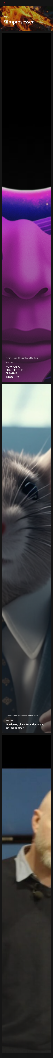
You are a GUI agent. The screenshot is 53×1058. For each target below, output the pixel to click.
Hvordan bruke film (25, 358)
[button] (48, 3)
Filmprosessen (11, 358)
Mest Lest (9, 363)
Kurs (36, 358)
